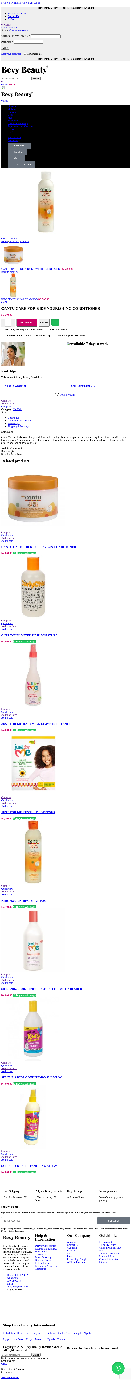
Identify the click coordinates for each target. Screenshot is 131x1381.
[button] (118, 1368)
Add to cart (27, 322)
